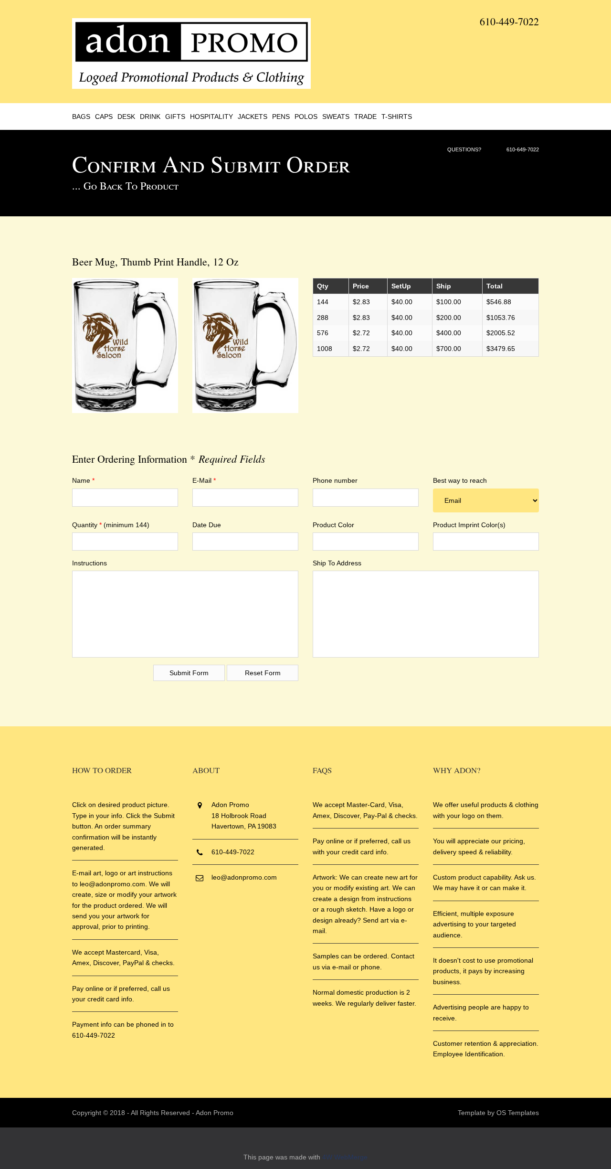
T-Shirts (396, 116)
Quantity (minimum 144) (110, 525)
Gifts (175, 116)
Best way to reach (460, 480)
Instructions (89, 563)
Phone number (335, 480)
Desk (126, 116)
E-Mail (204, 480)
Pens (281, 116)
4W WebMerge (345, 1157)
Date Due (206, 525)
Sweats (335, 116)
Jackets (252, 116)
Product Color (333, 525)
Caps (104, 116)
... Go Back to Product (125, 185)
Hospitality (211, 116)
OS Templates (517, 1112)
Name (83, 480)
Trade (365, 116)
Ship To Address (337, 563)
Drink (150, 116)
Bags (81, 116)
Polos (306, 116)
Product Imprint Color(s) (469, 525)
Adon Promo (214, 1112)
